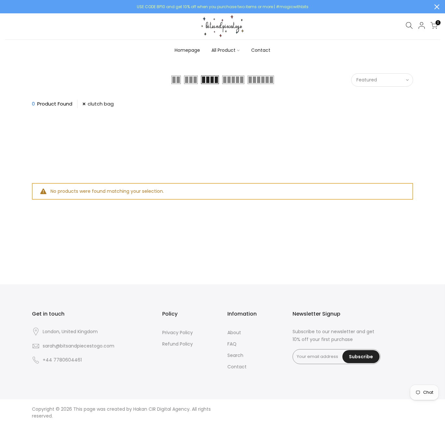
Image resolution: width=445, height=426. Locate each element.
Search (235, 355)
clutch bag (101, 103)
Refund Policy (177, 344)
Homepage (187, 50)
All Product (223, 50)
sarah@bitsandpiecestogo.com (78, 346)
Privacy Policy (177, 332)
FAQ (232, 344)
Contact (260, 50)
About (234, 332)
